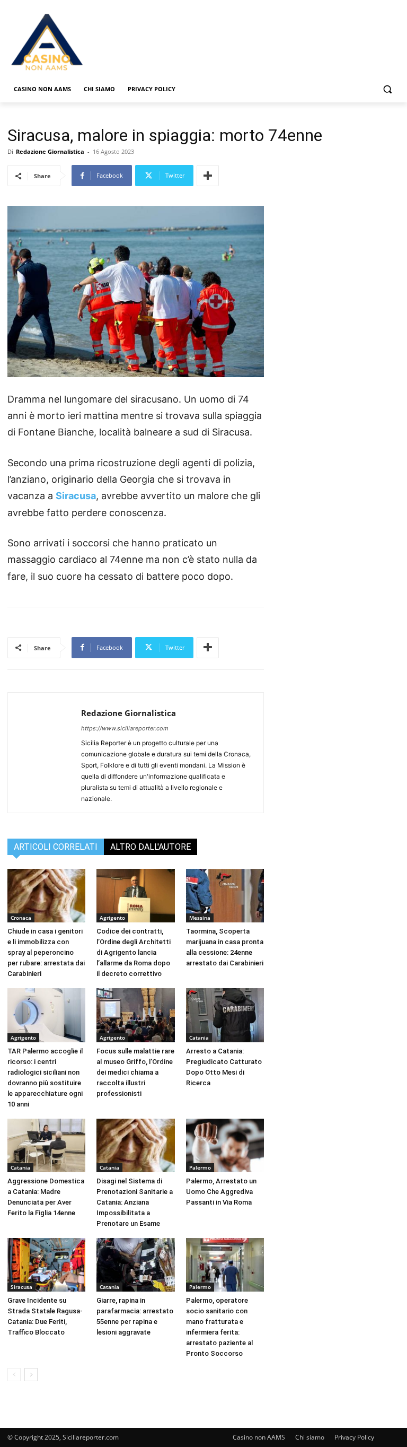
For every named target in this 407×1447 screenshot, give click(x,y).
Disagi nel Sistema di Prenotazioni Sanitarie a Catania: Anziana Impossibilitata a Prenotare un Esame (134, 1202)
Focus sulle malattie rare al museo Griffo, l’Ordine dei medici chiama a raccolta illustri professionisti (135, 1072)
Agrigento (112, 917)
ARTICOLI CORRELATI (56, 847)
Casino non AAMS (259, 1437)
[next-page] (31, 1374)
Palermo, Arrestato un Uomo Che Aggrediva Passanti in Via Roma (221, 1191)
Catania (199, 1037)
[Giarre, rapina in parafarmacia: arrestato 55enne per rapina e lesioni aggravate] (135, 1265)
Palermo (200, 1167)
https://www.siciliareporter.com (125, 728)
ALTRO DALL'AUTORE (150, 847)
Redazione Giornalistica (50, 151)
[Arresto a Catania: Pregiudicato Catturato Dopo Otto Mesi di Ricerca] (225, 1015)
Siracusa (76, 495)
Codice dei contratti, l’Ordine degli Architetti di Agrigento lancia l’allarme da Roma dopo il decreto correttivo (133, 952)
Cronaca (21, 917)
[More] (208, 175)
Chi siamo (309, 1437)
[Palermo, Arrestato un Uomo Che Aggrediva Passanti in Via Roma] (225, 1145)
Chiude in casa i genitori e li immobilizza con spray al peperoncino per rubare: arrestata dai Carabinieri (46, 952)
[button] (387, 89)
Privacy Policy (354, 1437)
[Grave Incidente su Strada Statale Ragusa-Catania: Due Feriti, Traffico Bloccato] (46, 1265)
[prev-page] (14, 1374)
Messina (199, 917)
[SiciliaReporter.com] (79, 41)
